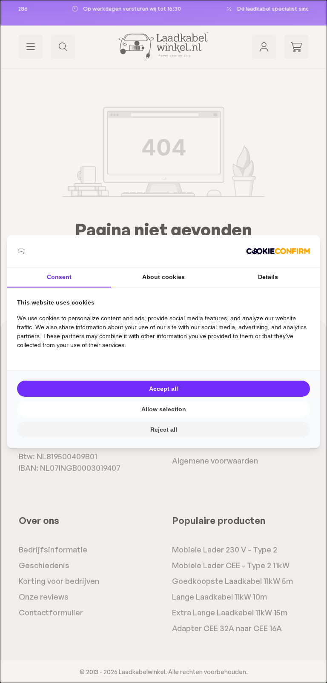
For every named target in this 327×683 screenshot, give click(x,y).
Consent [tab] (59, 276)
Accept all (163, 388)
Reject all (163, 429)
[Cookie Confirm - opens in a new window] (278, 251)
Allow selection (163, 409)
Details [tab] (268, 276)
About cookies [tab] (163, 276)
